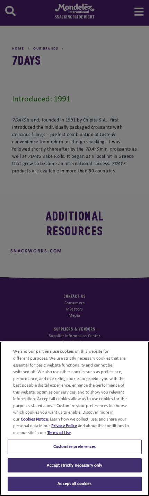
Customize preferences (74, 446)
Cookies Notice (34, 419)
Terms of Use (59, 433)
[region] (74, 418)
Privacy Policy (64, 426)
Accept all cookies (74, 483)
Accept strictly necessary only (75, 465)
